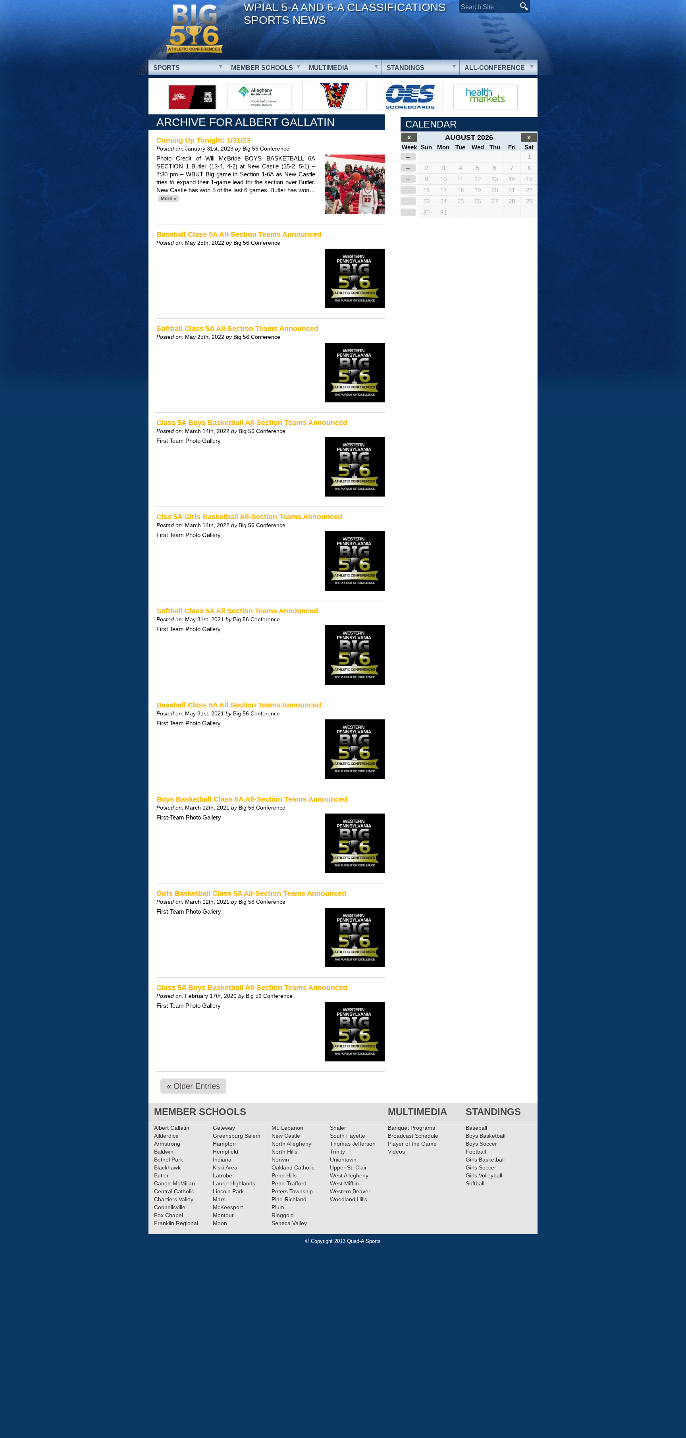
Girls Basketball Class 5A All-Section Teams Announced (251, 893)
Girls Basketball (485, 1159)
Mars (219, 1199)
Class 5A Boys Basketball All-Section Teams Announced (251, 423)
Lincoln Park (228, 1191)
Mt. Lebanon (287, 1128)
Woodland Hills (348, 1199)
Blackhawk (167, 1167)
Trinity (337, 1151)
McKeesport (228, 1207)
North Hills (284, 1151)
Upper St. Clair (348, 1167)
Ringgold (283, 1215)
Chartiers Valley (173, 1199)
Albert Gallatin (171, 1128)
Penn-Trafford (289, 1183)
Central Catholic (174, 1191)
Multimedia (329, 67)
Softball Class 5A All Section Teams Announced (237, 611)
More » (168, 198)
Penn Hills (284, 1175)
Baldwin (163, 1151)
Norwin (280, 1159)
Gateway (224, 1128)
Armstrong (167, 1143)
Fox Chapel (168, 1215)
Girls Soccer (481, 1167)
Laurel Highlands (234, 1183)
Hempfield (225, 1151)
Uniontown (343, 1159)
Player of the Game (412, 1143)
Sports (166, 67)
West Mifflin (344, 1183)
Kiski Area (225, 1167)
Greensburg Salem (236, 1136)
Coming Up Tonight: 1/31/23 (203, 140)
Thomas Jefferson (353, 1143)
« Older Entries (193, 1086)
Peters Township (292, 1191)
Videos (396, 1151)
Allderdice (166, 1136)
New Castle (286, 1136)
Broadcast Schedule (413, 1136)
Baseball (476, 1128)
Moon (220, 1223)
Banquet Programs (411, 1128)
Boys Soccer (481, 1143)
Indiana (222, 1159)
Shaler (338, 1128)
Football (476, 1151)
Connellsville (169, 1207)
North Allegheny (291, 1143)
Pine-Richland (289, 1199)
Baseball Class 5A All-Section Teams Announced (239, 234)
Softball (475, 1183)
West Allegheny (349, 1175)
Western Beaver (350, 1191)
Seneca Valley (289, 1223)
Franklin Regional (176, 1223)
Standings (405, 67)
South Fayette (347, 1136)
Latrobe (222, 1175)
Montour (223, 1215)
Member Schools (262, 67)
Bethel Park (168, 1159)
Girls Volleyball (484, 1175)
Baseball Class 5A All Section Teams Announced (238, 705)
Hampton (224, 1143)
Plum (278, 1207)
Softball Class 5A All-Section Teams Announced (237, 328)
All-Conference (494, 67)
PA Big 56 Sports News (194, 29)
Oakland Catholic (293, 1167)
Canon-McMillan (174, 1183)
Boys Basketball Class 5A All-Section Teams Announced (251, 799)
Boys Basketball (485, 1136)
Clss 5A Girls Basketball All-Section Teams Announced (249, 517)
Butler (161, 1175)
